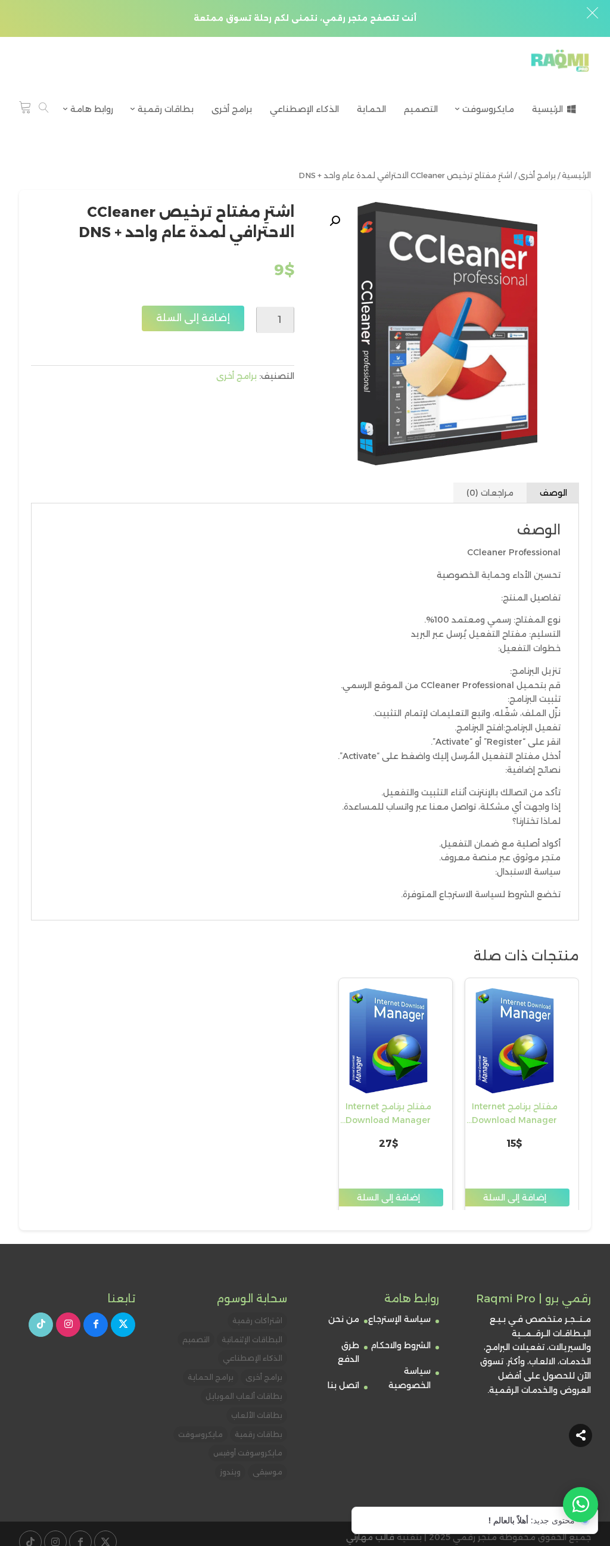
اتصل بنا (343, 1385)
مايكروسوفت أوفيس (247, 1452)
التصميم (196, 1339)
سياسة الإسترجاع (399, 1319)
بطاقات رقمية (258, 1434)
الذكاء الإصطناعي (252, 1358)
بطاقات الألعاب (256, 1415)
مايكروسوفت (200, 1434)
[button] (335, 221)
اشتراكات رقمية (257, 1320)
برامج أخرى (537, 175)
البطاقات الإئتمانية (252, 1339)
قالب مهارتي (370, 1537)
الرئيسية (576, 175)
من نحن (343, 1319)
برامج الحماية (211, 1377)
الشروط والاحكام (401, 1345)
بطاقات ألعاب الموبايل (244, 1396)
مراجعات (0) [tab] (489, 492)
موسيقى (267, 1471)
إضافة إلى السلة (193, 317)
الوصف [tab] (553, 492)
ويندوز (230, 1471)
